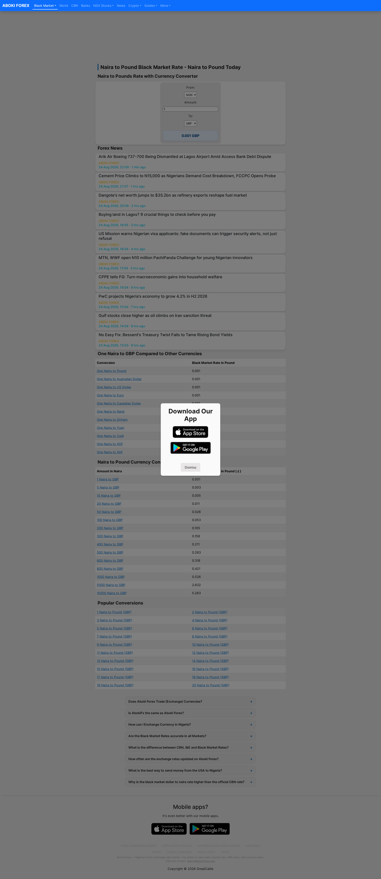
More (164, 6)
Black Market (44, 6)
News (121, 6)
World (63, 6)
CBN (74, 6)
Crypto (133, 6)
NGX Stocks (102, 6)
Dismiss (190, 467)
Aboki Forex (15, 5)
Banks (85, 6)
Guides (149, 6)
